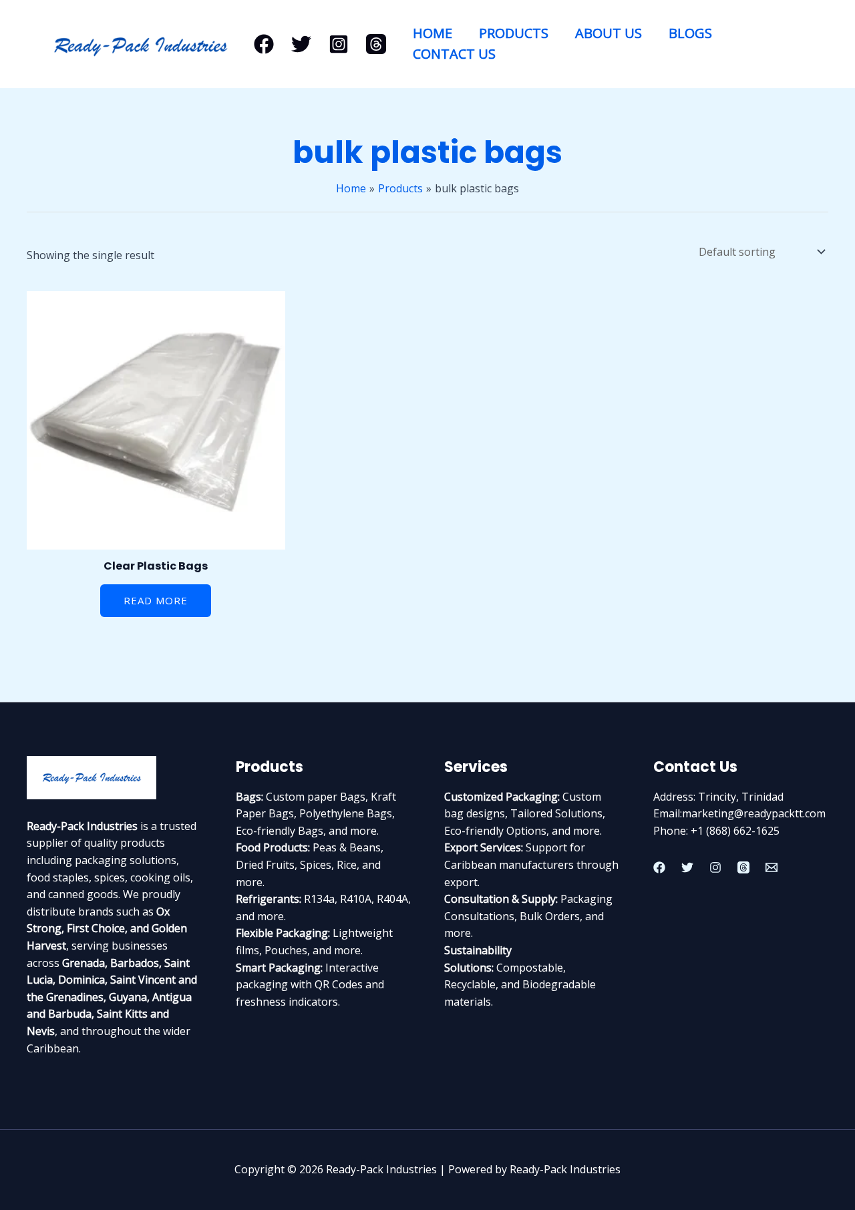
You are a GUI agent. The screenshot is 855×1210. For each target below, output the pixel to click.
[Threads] (376, 44)
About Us (608, 33)
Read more (156, 600)
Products (513, 33)
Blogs (690, 33)
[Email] (771, 867)
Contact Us (454, 54)
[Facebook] (264, 44)
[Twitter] (301, 44)
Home (432, 33)
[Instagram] (339, 44)
